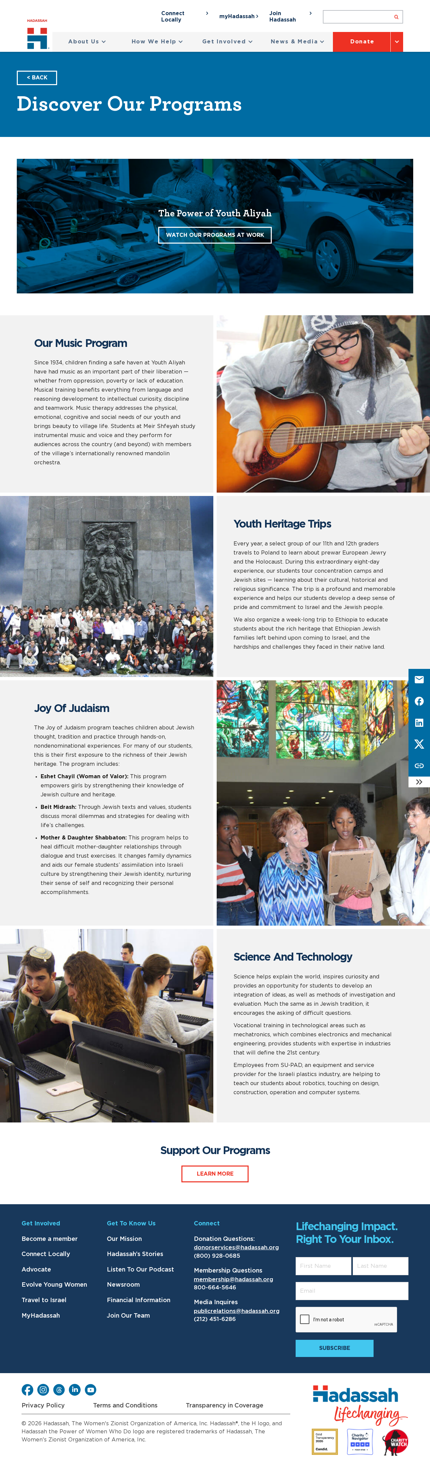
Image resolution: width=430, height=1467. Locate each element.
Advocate (36, 1270)
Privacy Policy (43, 1406)
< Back (37, 77)
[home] (39, 35)
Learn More (215, 1174)
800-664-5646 (215, 1287)
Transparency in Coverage (224, 1406)
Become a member (50, 1239)
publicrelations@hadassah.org (237, 1311)
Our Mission (124, 1239)
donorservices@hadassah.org (236, 1247)
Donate (362, 41)
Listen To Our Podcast (140, 1270)
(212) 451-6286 (215, 1319)
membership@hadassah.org (233, 1279)
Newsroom (123, 1285)
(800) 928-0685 (217, 1256)
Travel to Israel (44, 1300)
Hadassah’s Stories (135, 1254)
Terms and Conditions (125, 1406)
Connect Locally (46, 1254)
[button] (87, 42)
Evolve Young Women (54, 1285)
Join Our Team (128, 1316)
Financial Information (138, 1300)
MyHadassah (41, 1316)
